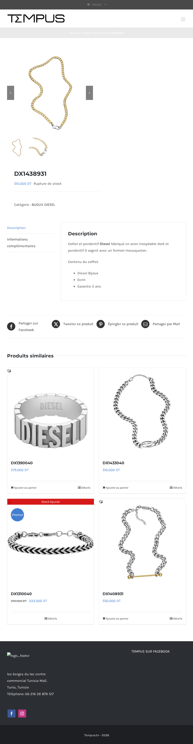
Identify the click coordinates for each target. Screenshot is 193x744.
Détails (85, 487)
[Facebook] (12, 714)
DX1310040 (21, 594)
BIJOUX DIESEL (43, 204)
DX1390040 (22, 463)
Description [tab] (16, 228)
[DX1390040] (50, 411)
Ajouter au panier (25, 487)
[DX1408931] (142, 542)
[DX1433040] (142, 411)
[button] (9, 371)
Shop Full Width (94, 33)
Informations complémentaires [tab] (21, 242)
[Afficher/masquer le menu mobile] (183, 19)
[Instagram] (22, 714)
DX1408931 (113, 594)
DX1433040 (113, 463)
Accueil (74, 33)
